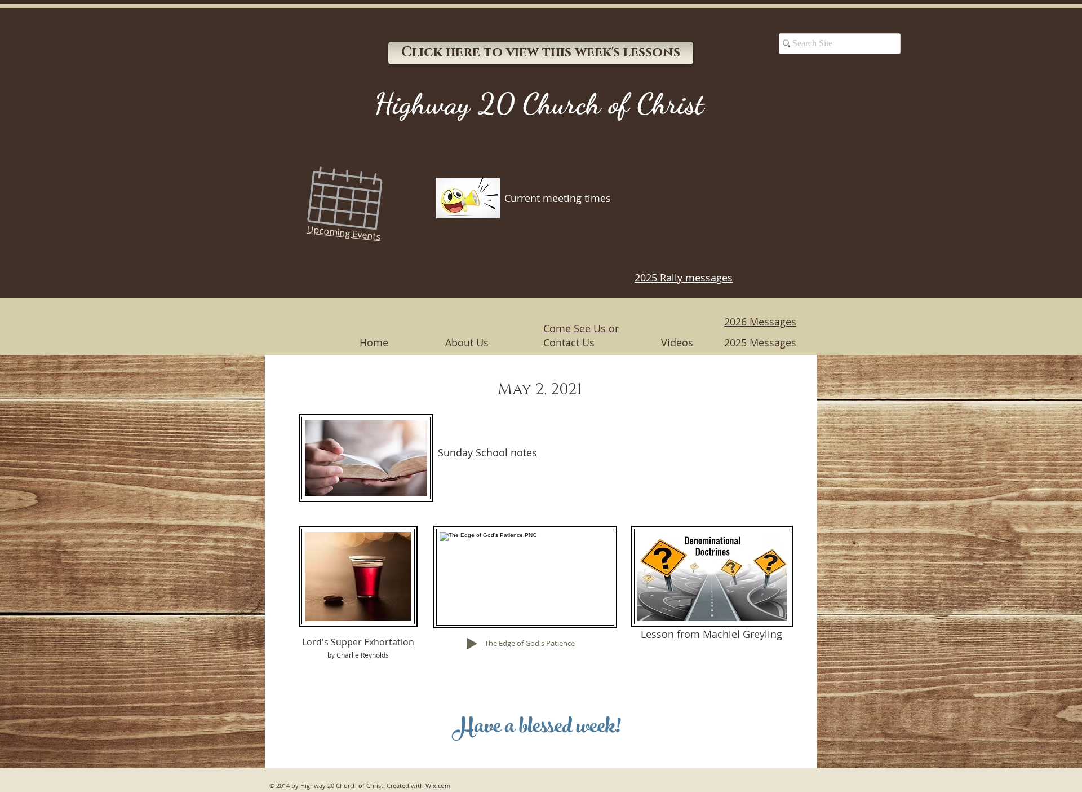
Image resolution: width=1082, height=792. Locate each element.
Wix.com (437, 785)
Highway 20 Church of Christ (539, 103)
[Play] (472, 643)
